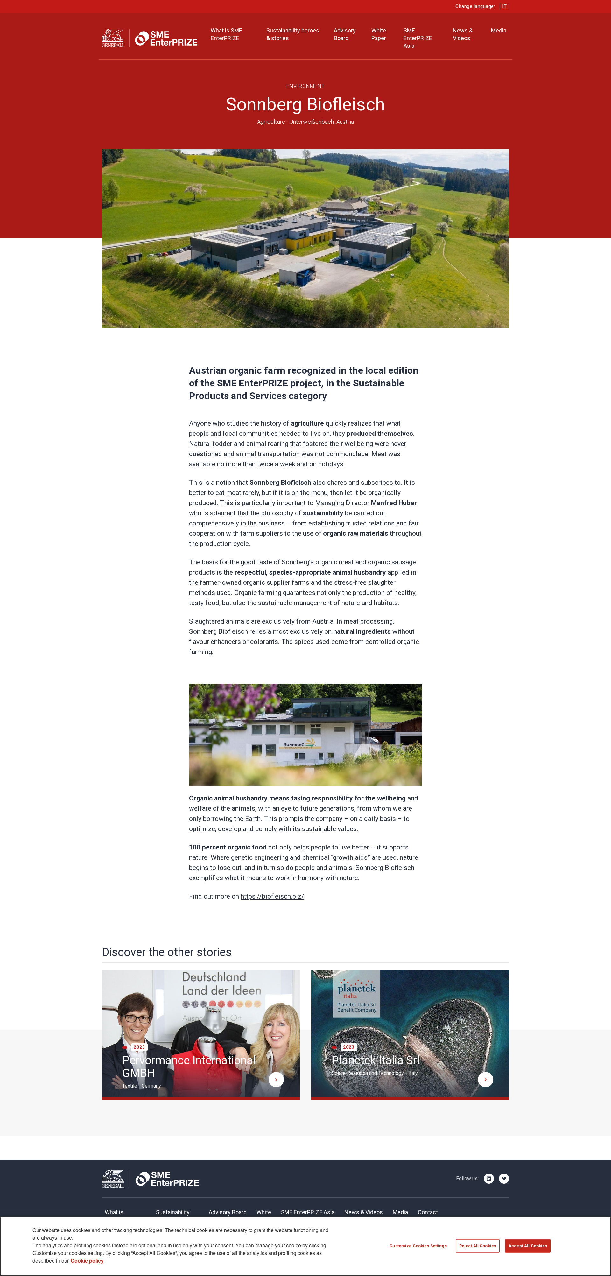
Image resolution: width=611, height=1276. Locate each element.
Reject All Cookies (477, 1246)
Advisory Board (345, 34)
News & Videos (463, 34)
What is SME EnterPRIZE (226, 34)
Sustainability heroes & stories (292, 34)
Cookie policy (87, 1260)
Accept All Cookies (528, 1246)
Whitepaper (263, 1216)
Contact (428, 1212)
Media (498, 30)
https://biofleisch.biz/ (272, 896)
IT (504, 6)
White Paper (378, 34)
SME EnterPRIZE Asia (418, 38)
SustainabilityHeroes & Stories (177, 1216)
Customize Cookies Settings (418, 1246)
